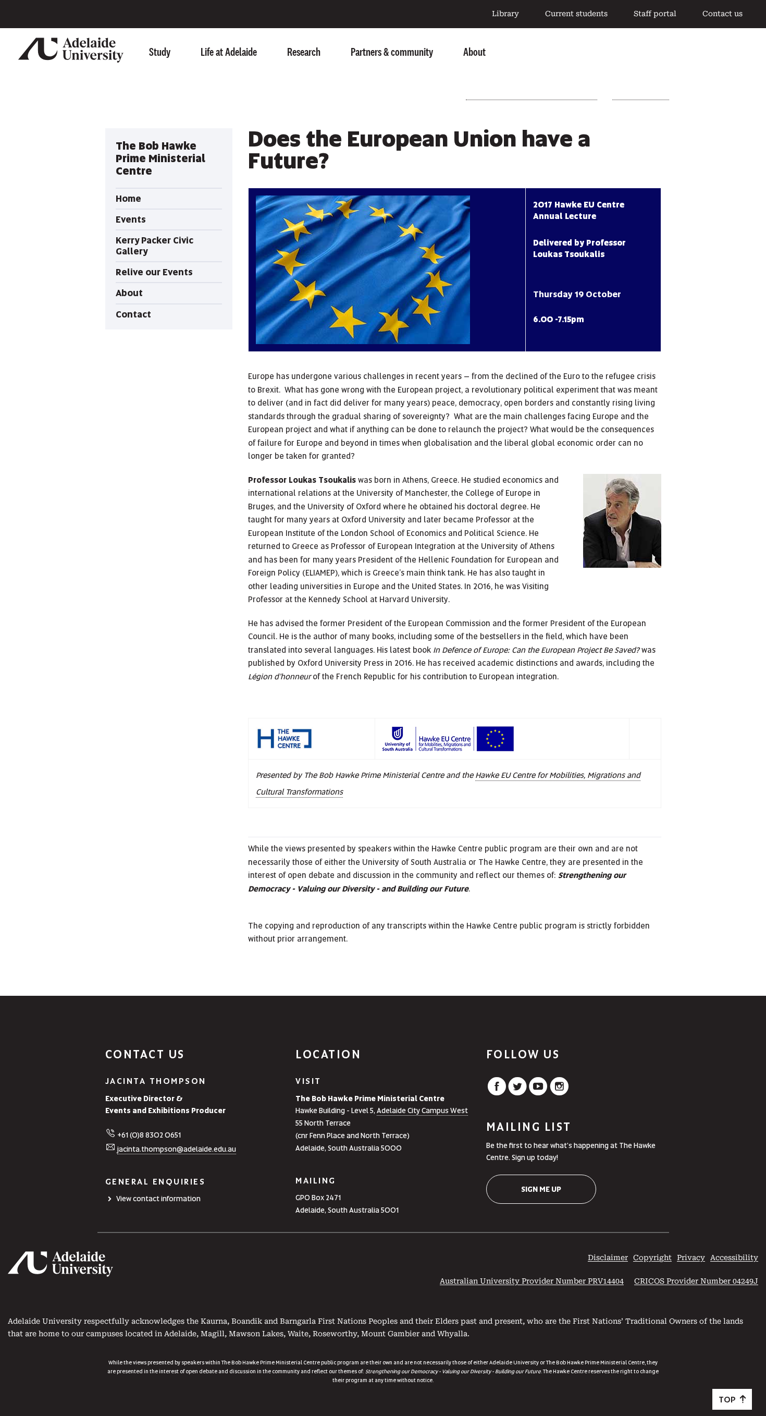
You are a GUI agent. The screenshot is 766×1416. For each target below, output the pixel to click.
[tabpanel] (168, 229)
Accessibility (734, 1257)
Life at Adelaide (229, 51)
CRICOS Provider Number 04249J (696, 1281)
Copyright (652, 1257)
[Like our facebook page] (496, 1092)
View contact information (158, 1198)
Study (159, 51)
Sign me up (541, 1189)
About (474, 51)
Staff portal (655, 13)
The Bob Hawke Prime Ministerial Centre (531, 96)
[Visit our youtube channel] (538, 1092)
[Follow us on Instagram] (559, 1092)
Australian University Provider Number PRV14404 (532, 1281)
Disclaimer (608, 1257)
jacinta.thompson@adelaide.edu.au (176, 1149)
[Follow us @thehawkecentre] (517, 1092)
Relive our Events (640, 96)
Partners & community (392, 51)
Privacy (691, 1257)
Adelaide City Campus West (422, 1110)
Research (303, 51)
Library (505, 13)
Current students (576, 13)
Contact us (722, 13)
